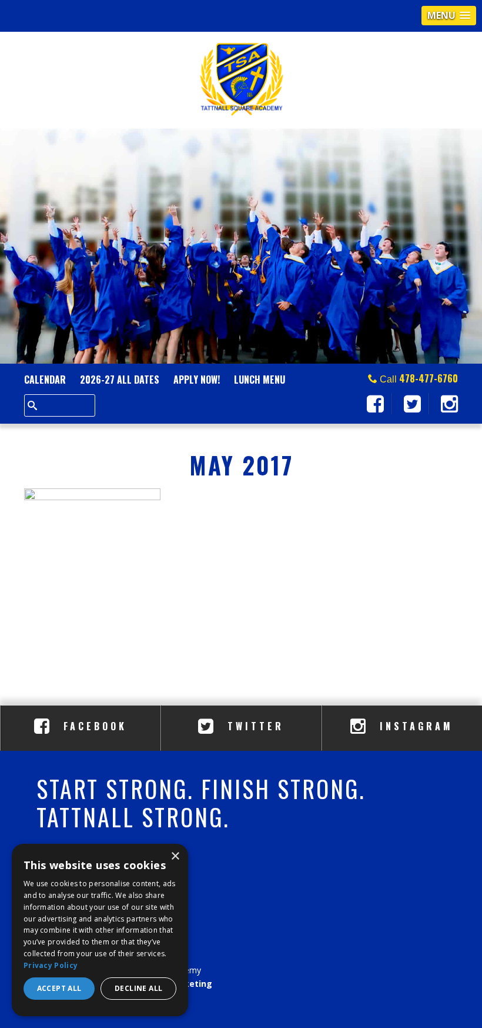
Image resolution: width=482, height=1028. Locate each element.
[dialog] (100, 930)
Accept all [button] (59, 988)
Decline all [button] (138, 988)
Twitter (253, 726)
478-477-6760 (428, 378)
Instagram (413, 726)
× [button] (174, 856)
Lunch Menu (259, 379)
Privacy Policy (51, 965)
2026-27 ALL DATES (119, 379)
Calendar (45, 379)
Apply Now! (196, 379)
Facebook (92, 726)
